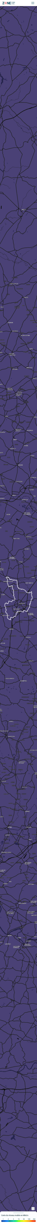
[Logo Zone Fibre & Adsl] (8, 3)
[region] (18, 611)
